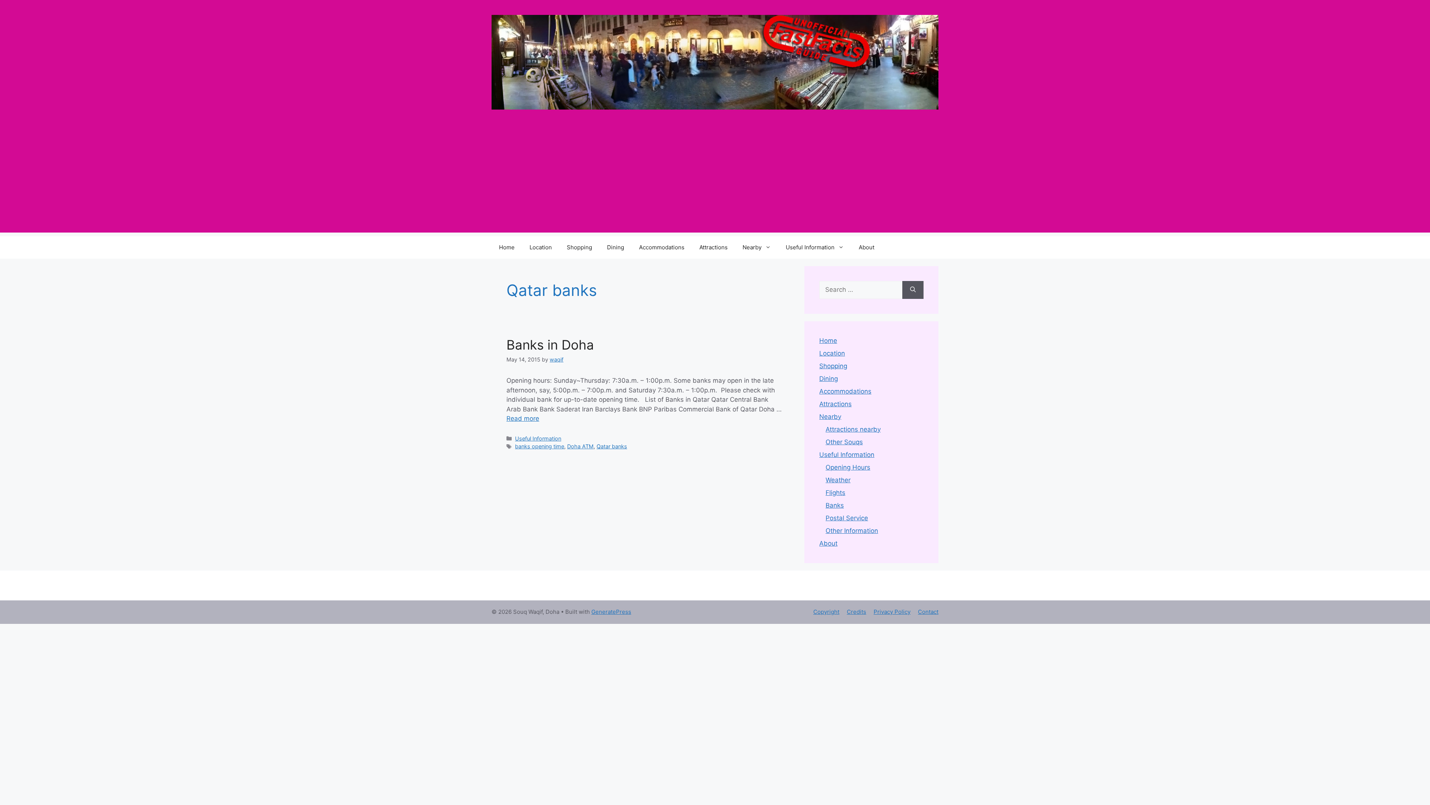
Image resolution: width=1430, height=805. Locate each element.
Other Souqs (844, 442)
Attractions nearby (853, 429)
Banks (835, 505)
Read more (522, 418)
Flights (835, 492)
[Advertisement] (715, 180)
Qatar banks (612, 446)
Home (507, 247)
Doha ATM (580, 446)
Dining (615, 247)
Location (541, 247)
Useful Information (810, 247)
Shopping (579, 247)
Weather (838, 480)
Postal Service (847, 518)
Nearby (752, 247)
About (866, 247)
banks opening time (539, 446)
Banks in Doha (550, 345)
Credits (856, 611)
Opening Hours (848, 467)
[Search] (913, 290)
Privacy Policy (892, 611)
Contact (928, 611)
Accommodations (661, 247)
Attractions (713, 247)
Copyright (826, 611)
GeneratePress (611, 611)
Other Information (852, 530)
